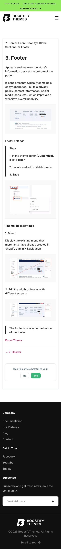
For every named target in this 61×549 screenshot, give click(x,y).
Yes (36, 375)
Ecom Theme (13, 340)
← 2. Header (13, 352)
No (24, 375)
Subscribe (52, 501)
